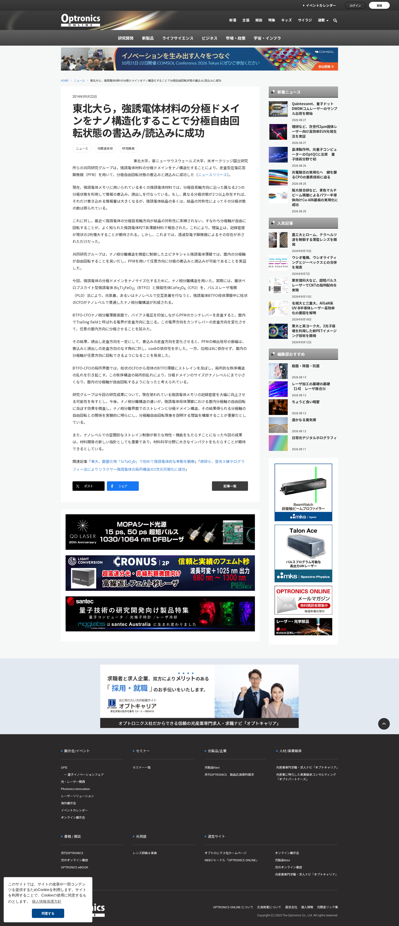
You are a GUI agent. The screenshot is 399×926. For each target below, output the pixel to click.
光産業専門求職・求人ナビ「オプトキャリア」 (307, 767)
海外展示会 (68, 803)
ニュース (79, 80)
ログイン (355, 5)
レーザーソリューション (77, 796)
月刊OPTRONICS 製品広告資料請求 (229, 774)
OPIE (64, 767)
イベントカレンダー (321, 5)
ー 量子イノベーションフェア (82, 774)
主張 (245, 20)
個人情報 (307, 907)
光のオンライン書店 (74, 860)
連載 (321, 20)
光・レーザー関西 (73, 781)
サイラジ (305, 20)
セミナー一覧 (142, 767)
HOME (65, 80)
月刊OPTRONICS (72, 853)
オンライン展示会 (73, 817)
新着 (232, 20)
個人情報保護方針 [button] (46, 901)
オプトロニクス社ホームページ (226, 853)
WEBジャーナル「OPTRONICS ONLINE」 (232, 860)
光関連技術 (105, 148)
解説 (259, 20)
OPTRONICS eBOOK (74, 867)
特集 (271, 20)
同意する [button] (48, 913)
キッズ (286, 20)
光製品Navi (212, 767)
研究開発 (128, 148)
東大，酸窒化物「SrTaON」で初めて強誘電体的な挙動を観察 (143, 461)
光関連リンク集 (327, 907)
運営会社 (291, 907)
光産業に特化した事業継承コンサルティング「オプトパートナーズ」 (306, 776)
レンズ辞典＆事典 (145, 853)
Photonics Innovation (75, 789)
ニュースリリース (212, 174)
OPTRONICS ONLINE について (233, 907)
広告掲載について (269, 907)
